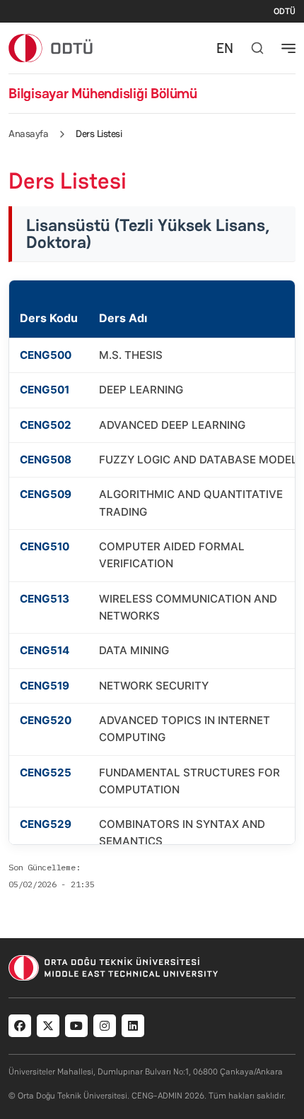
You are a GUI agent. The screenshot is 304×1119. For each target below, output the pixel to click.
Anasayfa (28, 133)
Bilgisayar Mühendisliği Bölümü (102, 93)
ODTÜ (285, 11)
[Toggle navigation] (288, 48)
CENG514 (44, 650)
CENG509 (45, 494)
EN (224, 48)
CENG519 (44, 685)
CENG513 (44, 598)
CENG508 (45, 459)
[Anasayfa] (51, 47)
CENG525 (45, 772)
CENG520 (45, 720)
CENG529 (45, 824)
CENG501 (44, 389)
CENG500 (45, 355)
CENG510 (44, 546)
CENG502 (45, 425)
